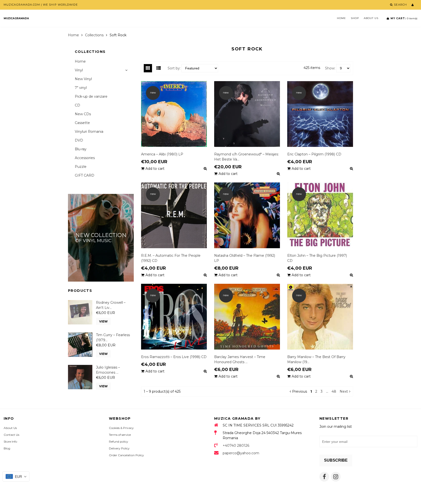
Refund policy (118, 441)
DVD (79, 140)
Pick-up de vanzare (91, 96)
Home (341, 18)
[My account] (412, 5)
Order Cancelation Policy (126, 455)
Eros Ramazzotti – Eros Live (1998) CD (174, 357)
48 (334, 391)
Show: (330, 68)
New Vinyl (83, 79)
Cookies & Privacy (121, 428)
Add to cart (154, 169)
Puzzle (80, 166)
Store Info (10, 441)
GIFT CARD (84, 175)
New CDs (83, 114)
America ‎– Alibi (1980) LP (162, 154)
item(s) (404, 18)
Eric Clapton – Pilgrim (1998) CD (314, 154)
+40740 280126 (236, 445)
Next (344, 391)
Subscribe (336, 460)
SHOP (355, 18)
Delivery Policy (119, 448)
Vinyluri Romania (89, 131)
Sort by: (174, 68)
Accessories (85, 158)
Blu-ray (80, 149)
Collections (94, 35)
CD (77, 105)
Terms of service (120, 435)
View (103, 321)
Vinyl (79, 70)
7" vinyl (81, 87)
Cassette (82, 123)
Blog (7, 448)
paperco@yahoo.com (241, 453)
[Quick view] (205, 168)
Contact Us (11, 435)
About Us (371, 18)
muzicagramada (16, 18)
